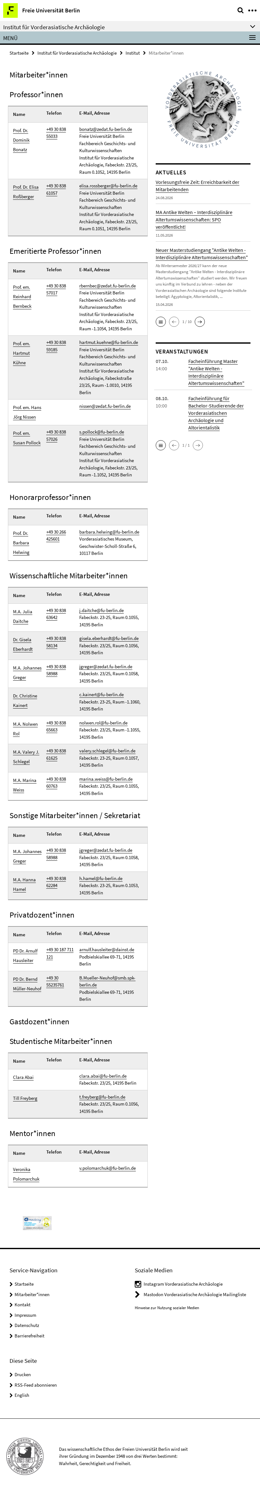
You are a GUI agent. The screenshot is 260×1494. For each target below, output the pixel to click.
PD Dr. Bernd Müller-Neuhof (27, 984)
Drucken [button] (23, 1374)
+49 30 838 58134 (56, 642)
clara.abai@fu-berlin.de (103, 1076)
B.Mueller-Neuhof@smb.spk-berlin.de (107, 981)
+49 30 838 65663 (56, 726)
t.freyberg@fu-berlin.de (102, 1097)
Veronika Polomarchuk (26, 1174)
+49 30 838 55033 (56, 132)
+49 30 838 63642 (56, 614)
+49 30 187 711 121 (60, 953)
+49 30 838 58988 (56, 670)
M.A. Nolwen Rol (25, 729)
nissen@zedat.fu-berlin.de (105, 406)
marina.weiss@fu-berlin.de (106, 779)
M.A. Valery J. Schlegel (26, 756)
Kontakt (22, 1305)
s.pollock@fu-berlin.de (101, 432)
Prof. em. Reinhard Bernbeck (22, 296)
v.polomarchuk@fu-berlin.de (107, 1168)
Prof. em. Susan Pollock (27, 438)
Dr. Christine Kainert (25, 700)
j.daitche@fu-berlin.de (101, 610)
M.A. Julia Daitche (22, 616)
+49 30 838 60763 (56, 782)
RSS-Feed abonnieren (36, 1385)
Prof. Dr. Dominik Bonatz (21, 139)
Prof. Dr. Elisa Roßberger (26, 191)
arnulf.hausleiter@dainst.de (106, 949)
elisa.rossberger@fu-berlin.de (108, 186)
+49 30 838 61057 (56, 189)
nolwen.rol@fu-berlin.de (103, 723)
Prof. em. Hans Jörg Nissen (27, 412)
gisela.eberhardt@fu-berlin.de (109, 638)
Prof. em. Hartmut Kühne (21, 353)
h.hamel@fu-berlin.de (100, 878)
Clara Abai (23, 1077)
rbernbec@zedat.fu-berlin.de (107, 286)
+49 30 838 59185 (56, 346)
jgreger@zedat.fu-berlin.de (105, 666)
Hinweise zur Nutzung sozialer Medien (167, 1307)
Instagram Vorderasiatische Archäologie (183, 1284)
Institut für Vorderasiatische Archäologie (77, 53)
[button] (161, 321)
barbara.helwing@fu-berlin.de (109, 532)
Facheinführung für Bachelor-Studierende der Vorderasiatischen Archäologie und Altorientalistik (216, 413)
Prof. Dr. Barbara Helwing (21, 542)
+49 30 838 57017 (56, 289)
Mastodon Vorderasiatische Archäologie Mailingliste (195, 1294)
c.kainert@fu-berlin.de (101, 694)
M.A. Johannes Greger (27, 672)
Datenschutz (27, 1325)
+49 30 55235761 (55, 981)
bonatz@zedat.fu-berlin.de (105, 129)
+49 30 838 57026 (56, 435)
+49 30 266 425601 (56, 535)
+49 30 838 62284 (56, 882)
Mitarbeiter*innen (32, 1294)
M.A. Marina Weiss (24, 785)
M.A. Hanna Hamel (24, 884)
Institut (133, 53)
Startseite (19, 53)
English (22, 1395)
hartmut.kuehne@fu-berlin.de (108, 342)
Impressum (25, 1315)
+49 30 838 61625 (56, 754)
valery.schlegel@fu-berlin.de (107, 751)
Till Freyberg (25, 1098)
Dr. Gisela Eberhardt (23, 644)
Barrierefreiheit (29, 1336)
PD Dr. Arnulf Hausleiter (25, 955)
